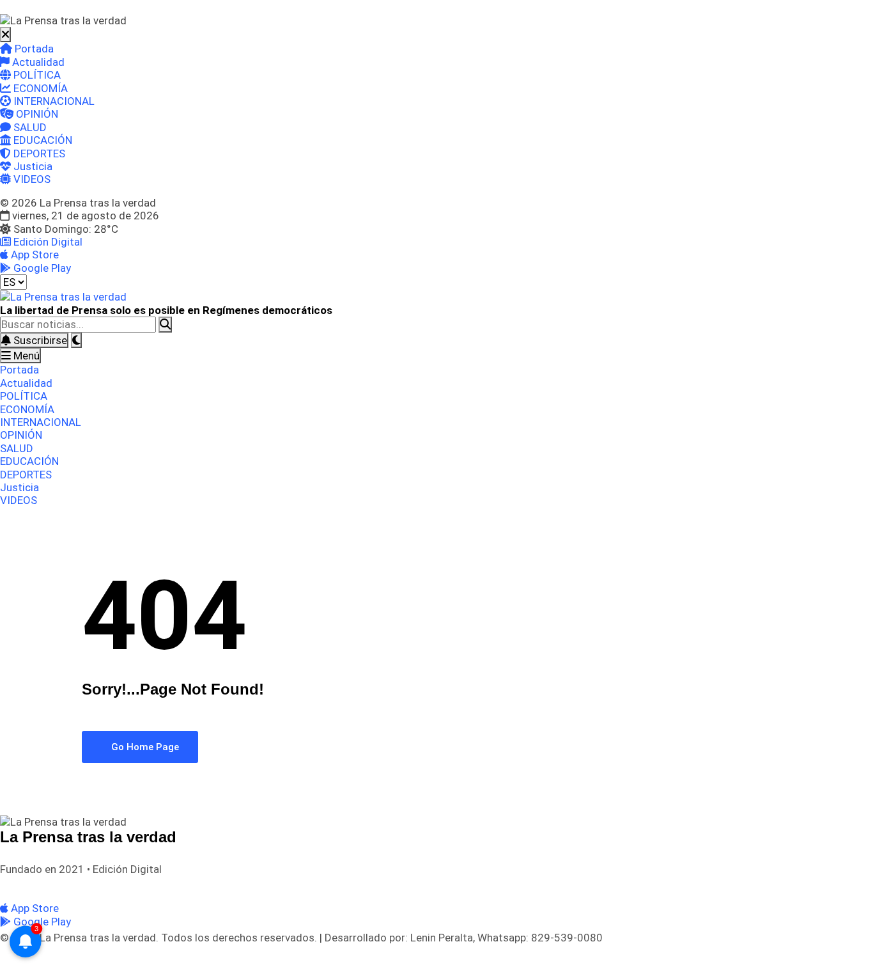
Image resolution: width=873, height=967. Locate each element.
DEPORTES (38, 153)
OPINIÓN (35, 113)
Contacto (185, 886)
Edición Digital (46, 241)
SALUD (29, 127)
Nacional (57, 886)
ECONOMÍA (39, 88)
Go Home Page (144, 747)
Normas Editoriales (121, 886)
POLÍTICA (36, 74)
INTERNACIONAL (53, 101)
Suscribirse (39, 340)
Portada (33, 48)
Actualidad (37, 62)
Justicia (31, 166)
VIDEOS (30, 179)
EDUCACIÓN (41, 140)
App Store (33, 254)
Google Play (41, 268)
